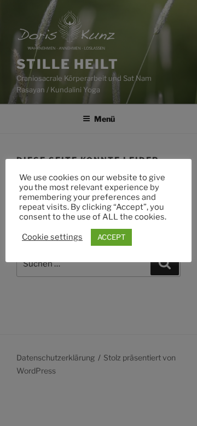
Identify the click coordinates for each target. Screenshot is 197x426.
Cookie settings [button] (52, 237)
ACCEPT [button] (111, 237)
